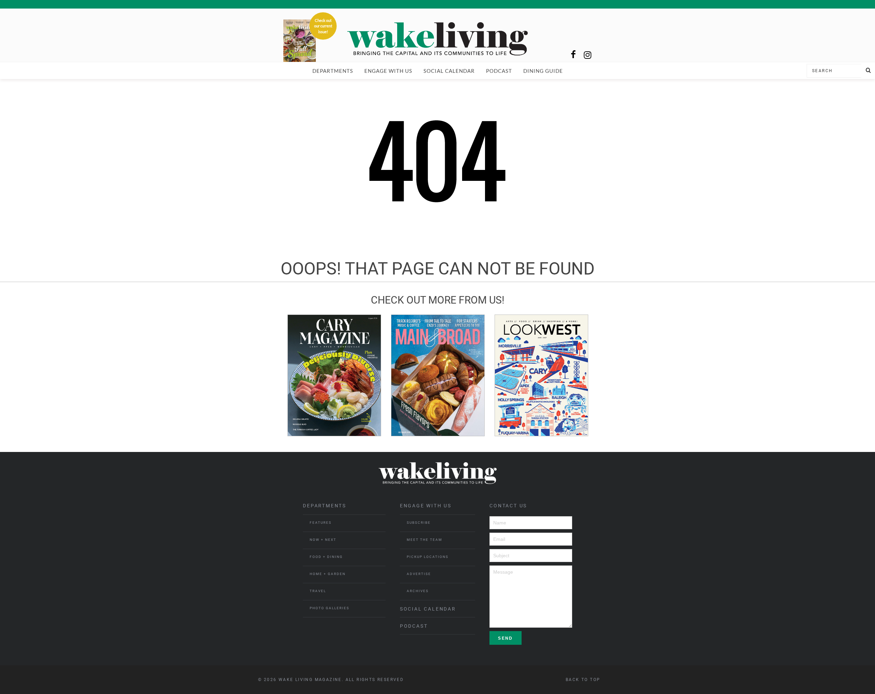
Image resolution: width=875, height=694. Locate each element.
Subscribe (419, 522)
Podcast (499, 71)
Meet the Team (424, 540)
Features (321, 522)
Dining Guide (543, 71)
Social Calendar (449, 71)
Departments (332, 71)
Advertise (419, 574)
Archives (418, 591)
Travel (318, 591)
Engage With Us (388, 71)
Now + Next (323, 540)
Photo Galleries (329, 608)
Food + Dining (326, 557)
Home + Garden (328, 574)
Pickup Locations (427, 557)
